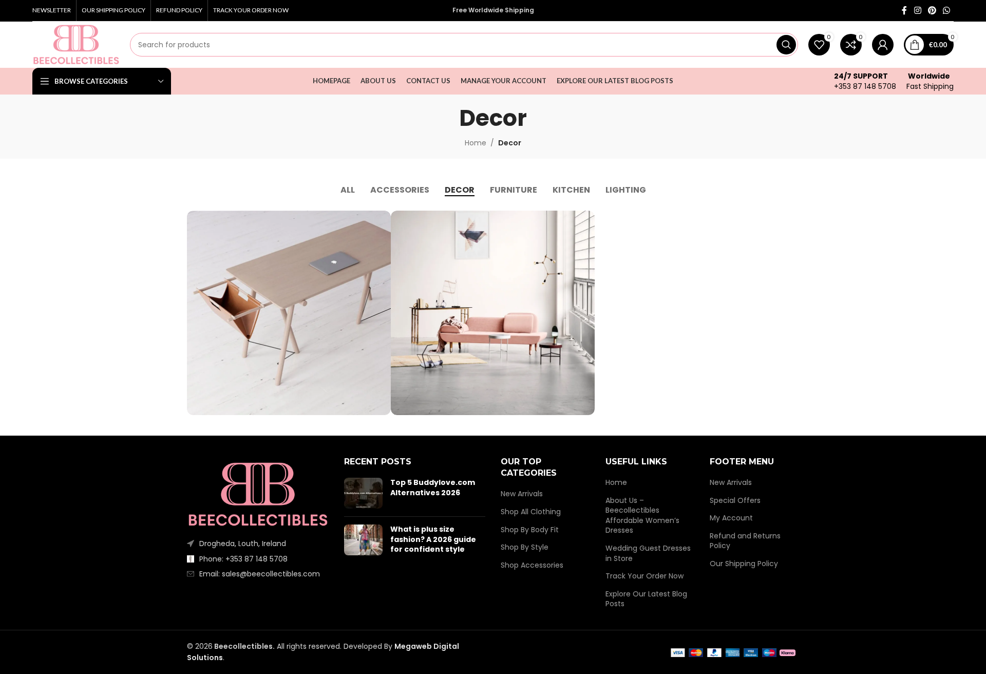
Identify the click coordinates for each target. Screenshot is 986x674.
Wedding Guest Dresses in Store (648, 554)
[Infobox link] (865, 81)
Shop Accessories (532, 565)
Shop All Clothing (531, 512)
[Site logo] (76, 44)
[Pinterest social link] (931, 10)
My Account (731, 518)
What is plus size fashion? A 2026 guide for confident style (433, 539)
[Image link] (258, 494)
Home (475, 143)
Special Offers (735, 500)
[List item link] (258, 559)
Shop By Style (524, 547)
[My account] (883, 44)
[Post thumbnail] (363, 493)
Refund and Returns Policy (745, 541)
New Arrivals (522, 494)
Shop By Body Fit (530, 530)
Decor (509, 143)
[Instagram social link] (917, 10)
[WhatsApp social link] (947, 10)
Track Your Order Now (644, 576)
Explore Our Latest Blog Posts (646, 599)
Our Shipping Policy (744, 564)
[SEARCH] (786, 44)
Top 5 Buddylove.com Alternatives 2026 (432, 487)
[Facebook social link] (905, 10)
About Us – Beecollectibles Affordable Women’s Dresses (642, 516)
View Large (378, 222)
